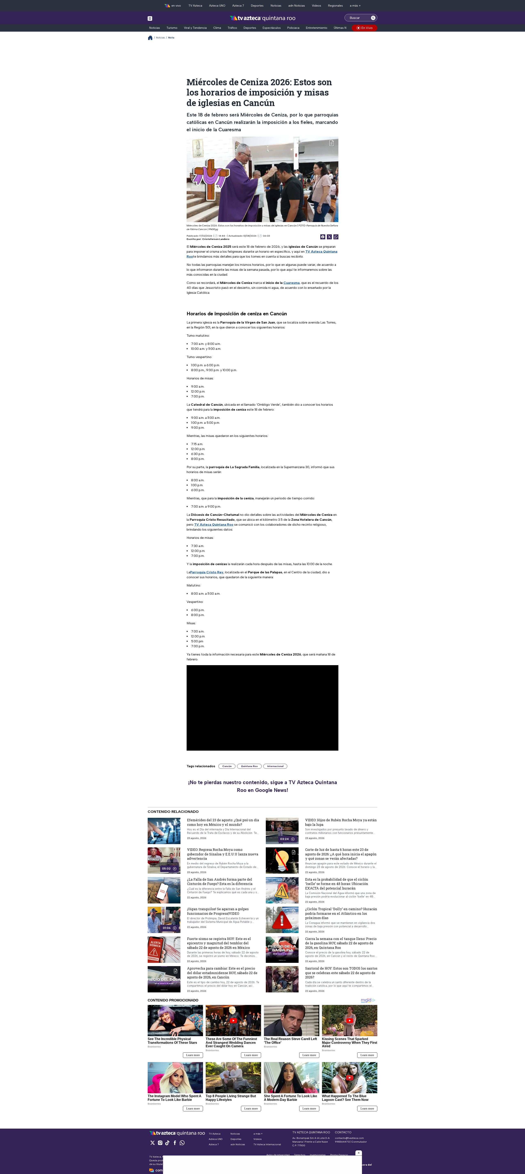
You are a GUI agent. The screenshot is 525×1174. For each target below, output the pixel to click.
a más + (355, 5)
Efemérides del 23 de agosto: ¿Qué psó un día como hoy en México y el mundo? (223, 822)
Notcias (160, 37)
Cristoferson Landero (215, 239)
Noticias (276, 5)
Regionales (335, 5)
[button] (358, 1152)
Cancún (227, 766)
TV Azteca (195, 5)
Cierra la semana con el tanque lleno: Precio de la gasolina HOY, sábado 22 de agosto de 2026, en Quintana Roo (341, 943)
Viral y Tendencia (195, 28)
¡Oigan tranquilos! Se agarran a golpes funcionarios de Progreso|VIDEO (218, 911)
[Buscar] (373, 17)
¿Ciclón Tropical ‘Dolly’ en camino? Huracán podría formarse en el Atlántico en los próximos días (341, 913)
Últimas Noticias (344, 28)
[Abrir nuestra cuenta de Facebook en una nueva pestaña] (174, 1142)
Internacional (275, 766)
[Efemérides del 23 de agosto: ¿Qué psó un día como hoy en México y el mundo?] (164, 831)
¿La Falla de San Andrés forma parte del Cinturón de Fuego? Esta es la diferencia (219, 881)
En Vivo (367, 28)
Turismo (172, 28)
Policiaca (293, 28)
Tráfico (232, 28)
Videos (316, 5)
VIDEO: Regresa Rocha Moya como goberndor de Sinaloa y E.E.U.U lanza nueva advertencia (222, 854)
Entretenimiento (316, 28)
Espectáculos (272, 28)
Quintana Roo (249, 766)
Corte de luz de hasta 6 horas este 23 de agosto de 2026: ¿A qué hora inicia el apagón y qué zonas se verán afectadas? (341, 854)
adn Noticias (296, 5)
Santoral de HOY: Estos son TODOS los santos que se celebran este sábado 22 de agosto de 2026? (341, 972)
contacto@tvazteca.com (349, 1138)
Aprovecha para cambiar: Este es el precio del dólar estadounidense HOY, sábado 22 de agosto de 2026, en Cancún (222, 972)
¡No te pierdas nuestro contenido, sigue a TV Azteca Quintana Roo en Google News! (262, 786)
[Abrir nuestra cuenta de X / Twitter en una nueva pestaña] (152, 1142)
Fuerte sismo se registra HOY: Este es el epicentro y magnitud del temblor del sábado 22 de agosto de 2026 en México (219, 943)
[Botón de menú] (150, 18)
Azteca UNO (217, 5)
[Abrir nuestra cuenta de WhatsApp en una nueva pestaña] (182, 1142)
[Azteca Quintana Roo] (263, 18)
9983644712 (342, 1141)
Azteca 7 (238, 5)
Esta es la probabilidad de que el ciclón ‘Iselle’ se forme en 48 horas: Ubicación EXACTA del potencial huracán (336, 883)
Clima (217, 28)
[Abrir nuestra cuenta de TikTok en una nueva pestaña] (167, 1142)
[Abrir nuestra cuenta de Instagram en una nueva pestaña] (160, 1142)
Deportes (257, 5)
